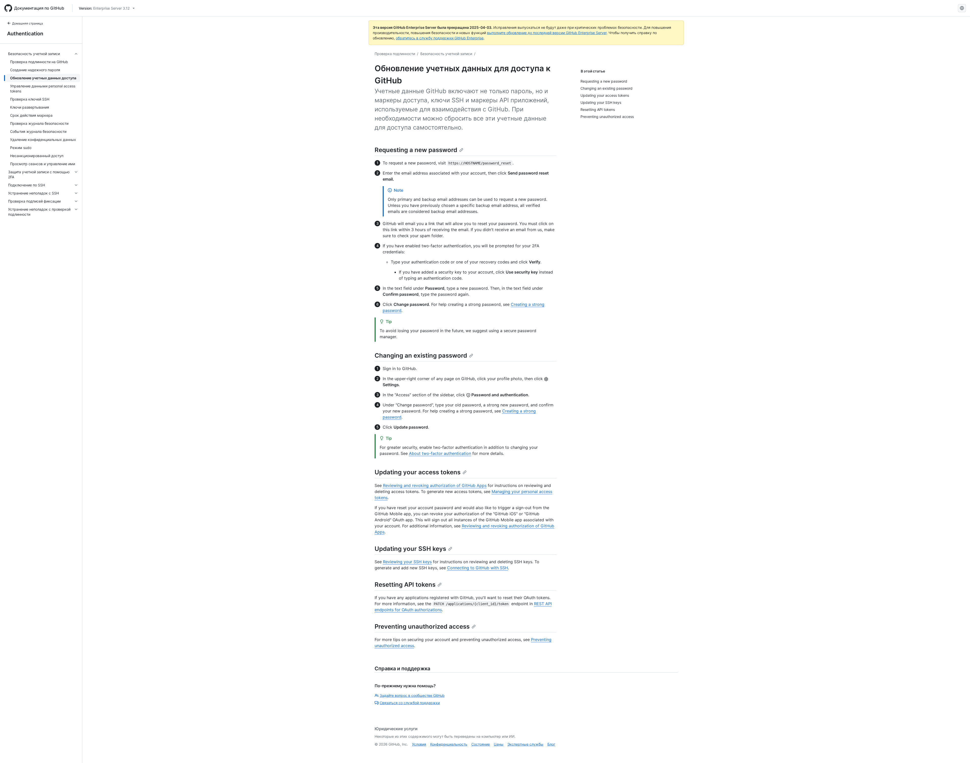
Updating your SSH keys (410, 548)
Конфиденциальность (448, 744)
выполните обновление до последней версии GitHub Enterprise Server (547, 33)
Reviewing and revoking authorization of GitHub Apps (435, 485)
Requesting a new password (416, 150)
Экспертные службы (525, 744)
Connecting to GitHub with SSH (477, 567)
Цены (498, 744)
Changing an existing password (421, 355)
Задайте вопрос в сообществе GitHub (412, 695)
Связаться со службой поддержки (410, 703)
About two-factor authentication (440, 453)
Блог (551, 744)
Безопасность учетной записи (446, 54)
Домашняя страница (27, 23)
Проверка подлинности (395, 54)
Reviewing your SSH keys (407, 561)
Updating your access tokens (417, 472)
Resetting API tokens (405, 584)
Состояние (480, 744)
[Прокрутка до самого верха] (959, 752)
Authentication (25, 34)
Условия (419, 744)
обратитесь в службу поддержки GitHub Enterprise (439, 38)
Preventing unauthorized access (422, 626)
